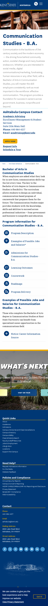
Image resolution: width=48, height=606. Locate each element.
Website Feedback (9, 471)
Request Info (10, 146)
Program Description (22, 233)
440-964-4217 (7, 514)
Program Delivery (21, 291)
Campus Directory (9, 432)
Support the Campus (10, 451)
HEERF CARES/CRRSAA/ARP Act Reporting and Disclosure (23, 486)
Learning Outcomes (22, 267)
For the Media (7, 469)
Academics (6, 424)
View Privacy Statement (13, 601)
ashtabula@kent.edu (10, 521)
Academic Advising (14, 116)
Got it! (39, 596)
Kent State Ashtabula (15, 163)
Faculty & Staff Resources (11, 440)
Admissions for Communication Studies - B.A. (25, 256)
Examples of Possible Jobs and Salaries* (25, 243)
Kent (3, 163)
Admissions (6, 427)
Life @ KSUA (7, 446)
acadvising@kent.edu (23, 132)
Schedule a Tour (12, 149)
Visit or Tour (24, 392)
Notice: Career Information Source (25, 335)
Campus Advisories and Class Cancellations (18, 429)
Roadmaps (16, 283)
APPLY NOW (10, 141)
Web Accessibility (9, 494)
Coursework (17, 275)
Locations (6, 448)
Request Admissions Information (14, 466)
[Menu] (40, 3)
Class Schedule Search (10, 438)
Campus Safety (8, 435)
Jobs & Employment (9, 443)
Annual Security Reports (11, 480)
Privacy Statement (9, 489)
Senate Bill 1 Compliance (11, 491)
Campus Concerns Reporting (13, 483)
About (4, 421)
